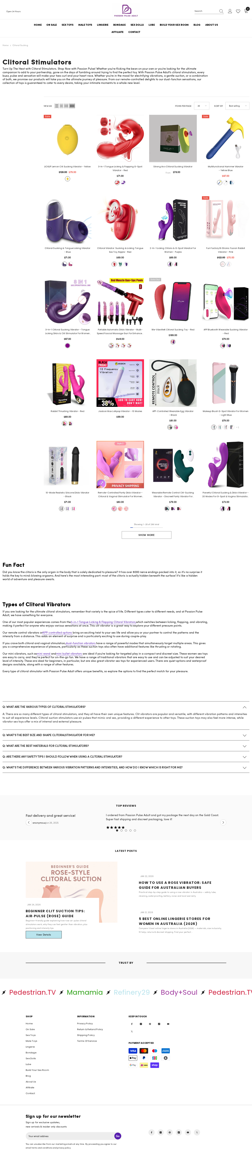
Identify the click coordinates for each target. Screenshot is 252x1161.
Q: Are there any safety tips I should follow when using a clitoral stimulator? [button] (62, 756)
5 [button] (135, 830)
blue (64, 264)
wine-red (70, 264)
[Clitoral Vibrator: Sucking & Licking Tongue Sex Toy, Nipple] (120, 220)
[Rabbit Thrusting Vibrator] (67, 383)
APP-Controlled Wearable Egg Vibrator (173, 413)
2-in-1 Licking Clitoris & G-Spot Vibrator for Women (173, 250)
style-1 (126, 508)
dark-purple (231, 427)
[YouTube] (168, 1024)
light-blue (213, 427)
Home (6, 45)
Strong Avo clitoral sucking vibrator (172, 166)
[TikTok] (159, 1024)
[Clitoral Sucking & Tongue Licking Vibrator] (67, 220)
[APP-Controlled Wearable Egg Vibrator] (173, 383)
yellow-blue (219, 182)
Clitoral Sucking (20, 45)
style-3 (120, 508)
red (117, 182)
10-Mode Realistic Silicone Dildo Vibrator (67, 494)
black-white (225, 182)
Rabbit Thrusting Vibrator (67, 411)
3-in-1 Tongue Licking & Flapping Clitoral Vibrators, (103, 622)
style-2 (114, 508)
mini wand (44, 653)
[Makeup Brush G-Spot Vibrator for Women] (226, 383)
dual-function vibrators (81, 643)
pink (222, 264)
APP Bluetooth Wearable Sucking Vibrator (226, 331)
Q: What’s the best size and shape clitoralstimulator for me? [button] (49, 735)
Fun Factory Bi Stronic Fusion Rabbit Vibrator (225, 250)
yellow (67, 178)
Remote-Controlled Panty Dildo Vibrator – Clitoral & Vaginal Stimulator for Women (120, 494)
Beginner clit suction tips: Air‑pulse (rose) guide (55, 913)
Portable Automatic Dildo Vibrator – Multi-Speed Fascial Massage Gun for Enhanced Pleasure (120, 331)
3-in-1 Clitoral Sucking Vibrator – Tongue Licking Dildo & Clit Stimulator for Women (67, 331)
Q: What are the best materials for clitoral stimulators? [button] (46, 746)
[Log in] (230, 11)
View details (43, 934)
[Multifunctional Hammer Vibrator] (226, 138)
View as (48, 105)
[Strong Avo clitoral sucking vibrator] (173, 138)
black (169, 427)
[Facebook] (132, 1024)
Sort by (218, 105)
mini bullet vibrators (69, 653)
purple (123, 182)
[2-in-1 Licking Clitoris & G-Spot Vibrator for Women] (173, 220)
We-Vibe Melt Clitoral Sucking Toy (173, 329)
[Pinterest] (150, 1024)
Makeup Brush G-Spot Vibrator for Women (225, 413)
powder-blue (231, 182)
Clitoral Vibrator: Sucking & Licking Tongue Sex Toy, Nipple (120, 250)
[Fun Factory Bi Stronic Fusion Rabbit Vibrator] (226, 220)
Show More (146, 535)
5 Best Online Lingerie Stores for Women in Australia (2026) (174, 921)
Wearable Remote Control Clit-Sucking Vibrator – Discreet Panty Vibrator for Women (173, 494)
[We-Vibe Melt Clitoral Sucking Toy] (173, 301)
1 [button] (117, 830)
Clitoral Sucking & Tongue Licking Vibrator (67, 250)
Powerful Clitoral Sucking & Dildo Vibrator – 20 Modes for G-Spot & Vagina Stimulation (225, 494)
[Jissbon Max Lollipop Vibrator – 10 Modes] (120, 383)
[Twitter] (132, 1031)
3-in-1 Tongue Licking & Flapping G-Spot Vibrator (120, 168)
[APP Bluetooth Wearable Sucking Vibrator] (226, 301)
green (120, 264)
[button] (57, 106)
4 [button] (130, 830)
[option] (126, 821)
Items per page (183, 105)
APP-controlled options (57, 632)
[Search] (209, 11)
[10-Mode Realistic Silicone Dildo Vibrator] (67, 464)
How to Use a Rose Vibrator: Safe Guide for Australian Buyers (175, 885)
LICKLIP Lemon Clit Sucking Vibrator (67, 166)
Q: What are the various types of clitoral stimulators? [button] (44, 707)
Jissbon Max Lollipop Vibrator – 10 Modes (120, 411)
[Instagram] (141, 1024)
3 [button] (126, 830)
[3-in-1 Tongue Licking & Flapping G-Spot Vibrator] (120, 138)
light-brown (219, 427)
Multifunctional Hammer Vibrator (225, 168)
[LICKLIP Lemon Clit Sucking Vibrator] (67, 138)
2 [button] (122, 830)
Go (118, 1136)
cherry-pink (225, 427)
